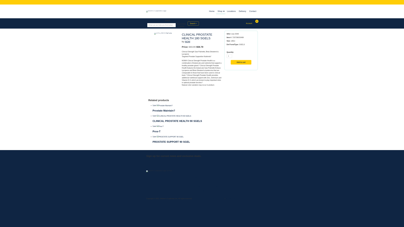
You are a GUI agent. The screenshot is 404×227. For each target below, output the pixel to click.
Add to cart (241, 62)
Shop (220, 11)
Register (217, 186)
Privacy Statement (198, 186)
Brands (193, 182)
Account (249, 23)
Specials (194, 177)
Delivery (242, 11)
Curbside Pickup (220, 173)
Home (212, 11)
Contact (252, 11)
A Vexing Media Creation (215, 198)
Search (167, 20)
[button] (223, 11)
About (179, 177)
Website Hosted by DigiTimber (237, 198)
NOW (187, 41)
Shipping (217, 182)
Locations (231, 11)
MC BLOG (217, 191)
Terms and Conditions (199, 191)
